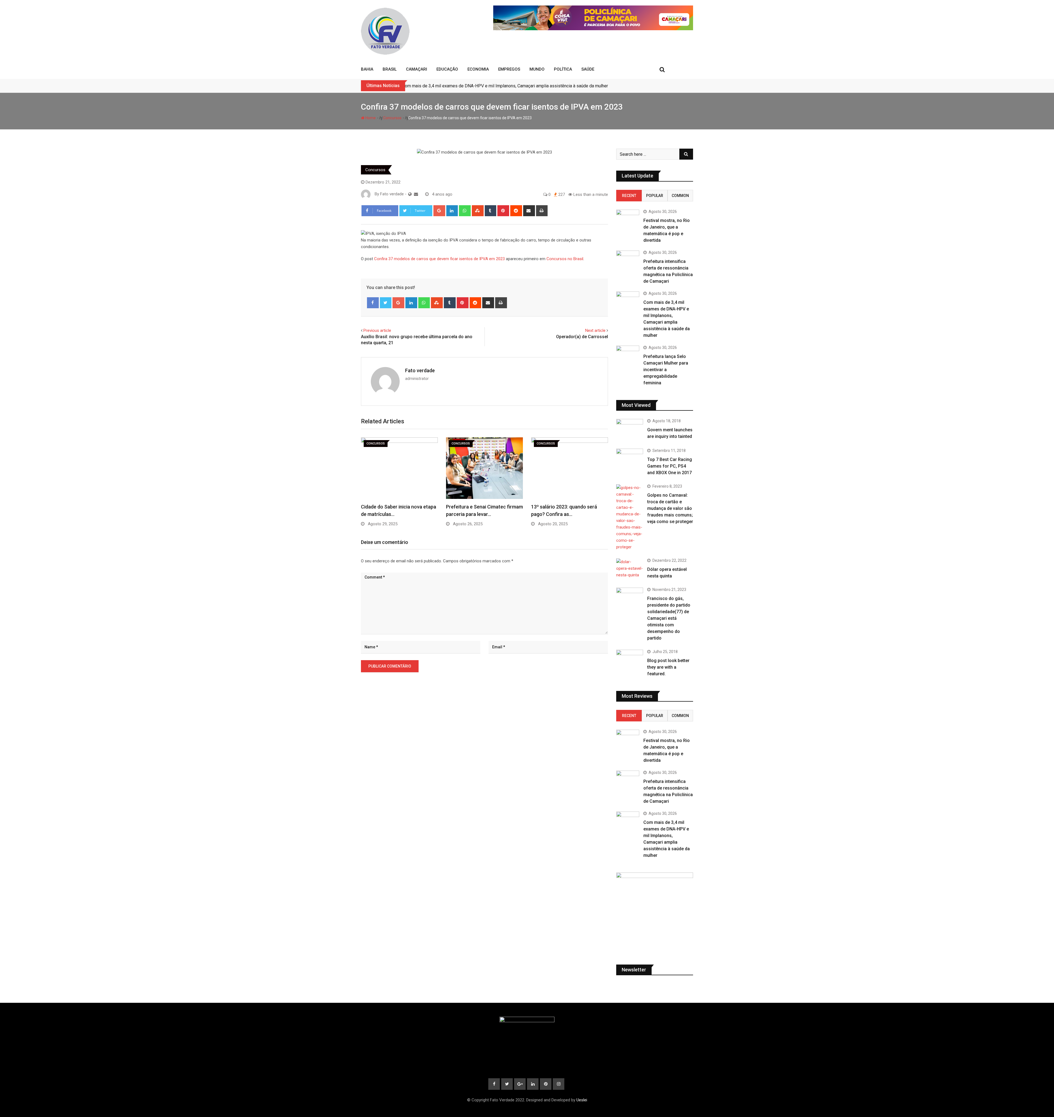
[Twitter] (386, 302)
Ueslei (581, 1099)
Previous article (377, 330)
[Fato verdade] (416, 194)
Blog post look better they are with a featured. (668, 667)
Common (680, 195)
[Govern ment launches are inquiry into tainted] (629, 429)
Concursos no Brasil (564, 258)
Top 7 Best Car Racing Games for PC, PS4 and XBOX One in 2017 (669, 466)
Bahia (367, 69)
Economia (478, 69)
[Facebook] (373, 302)
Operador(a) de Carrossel (582, 336)
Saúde (587, 69)
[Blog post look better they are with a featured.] (629, 660)
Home (370, 118)
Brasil (390, 69)
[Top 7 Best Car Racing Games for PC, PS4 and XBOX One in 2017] (629, 459)
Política (563, 69)
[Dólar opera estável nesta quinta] (629, 568)
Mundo (537, 69)
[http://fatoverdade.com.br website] (410, 194)
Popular (654, 195)
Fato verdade (420, 370)
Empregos (509, 69)
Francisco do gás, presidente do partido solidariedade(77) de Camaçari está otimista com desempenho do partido (668, 618)
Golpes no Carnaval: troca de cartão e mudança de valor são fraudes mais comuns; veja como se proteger (670, 508)
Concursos (392, 118)
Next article (595, 330)
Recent (629, 195)
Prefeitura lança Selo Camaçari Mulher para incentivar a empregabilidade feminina (665, 369)
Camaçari (416, 69)
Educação (447, 69)
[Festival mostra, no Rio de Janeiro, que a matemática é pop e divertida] (627, 219)
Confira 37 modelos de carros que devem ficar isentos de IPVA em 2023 (439, 258)
